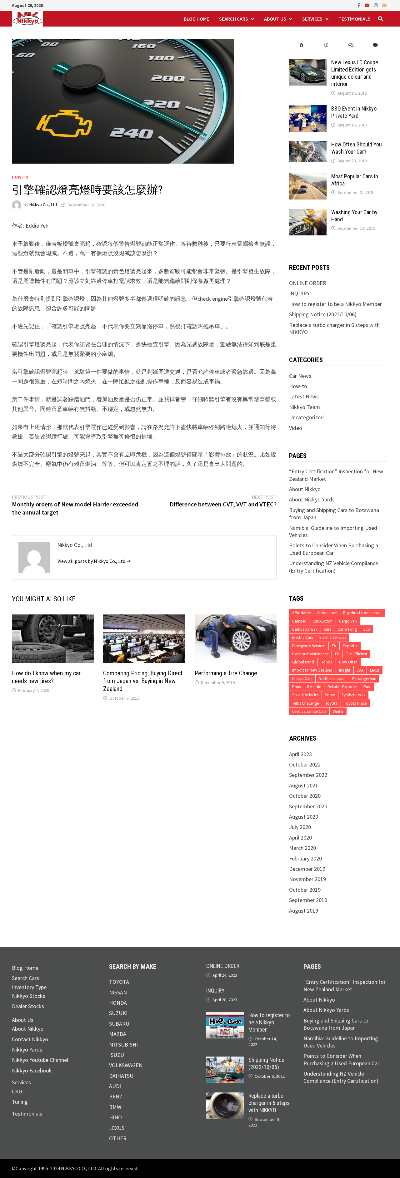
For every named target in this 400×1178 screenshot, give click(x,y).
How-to (20, 177)
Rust (367, 686)
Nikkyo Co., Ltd (43, 205)
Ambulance (327, 612)
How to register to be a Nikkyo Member (335, 304)
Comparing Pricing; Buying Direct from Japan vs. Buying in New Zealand (142, 681)
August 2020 (303, 816)
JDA (360, 670)
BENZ (115, 1096)
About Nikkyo (305, 489)
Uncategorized (306, 417)
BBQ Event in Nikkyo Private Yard (354, 112)
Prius (296, 686)
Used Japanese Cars (309, 711)
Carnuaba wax (305, 629)
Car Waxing (347, 629)
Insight (344, 670)
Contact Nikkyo (30, 1039)
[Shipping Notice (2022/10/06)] (225, 1060)
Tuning (20, 1101)
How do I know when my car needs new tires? (46, 677)
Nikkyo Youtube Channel (40, 1059)
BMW (115, 1107)
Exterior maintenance (310, 654)
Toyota (331, 703)
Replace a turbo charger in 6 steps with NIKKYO (269, 1102)
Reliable (314, 686)
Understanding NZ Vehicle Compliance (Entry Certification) (333, 566)
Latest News (304, 396)
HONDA (118, 1002)
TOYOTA (119, 981)
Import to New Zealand (312, 670)
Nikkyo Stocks (28, 995)
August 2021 (303, 785)
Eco (366, 629)
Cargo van (348, 621)
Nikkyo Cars (302, 678)
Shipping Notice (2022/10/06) (323, 314)
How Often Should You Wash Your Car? (356, 148)
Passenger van (364, 678)
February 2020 (305, 858)
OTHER (118, 1138)
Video (295, 427)
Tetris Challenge (305, 703)
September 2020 (308, 806)
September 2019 (308, 900)
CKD (17, 1091)
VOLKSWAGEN (125, 1065)
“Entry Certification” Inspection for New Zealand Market (344, 985)
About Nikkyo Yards (312, 499)
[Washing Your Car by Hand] (308, 212)
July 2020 (300, 827)
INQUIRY (299, 293)
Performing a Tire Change (226, 673)
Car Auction (322, 621)
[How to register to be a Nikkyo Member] (225, 1015)
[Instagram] (376, 4)
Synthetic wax (353, 694)
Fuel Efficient (356, 654)
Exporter (350, 645)
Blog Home (196, 19)
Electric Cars (302, 637)
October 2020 (305, 795)
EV (334, 645)
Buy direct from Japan (362, 612)
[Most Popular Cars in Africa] (308, 176)
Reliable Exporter (342, 686)
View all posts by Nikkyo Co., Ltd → (94, 561)
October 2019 (305, 889)
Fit (337, 654)
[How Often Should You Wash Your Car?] (308, 144)
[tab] (301, 45)
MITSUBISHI (123, 1044)
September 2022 (308, 774)
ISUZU (116, 1054)
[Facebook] (359, 4)
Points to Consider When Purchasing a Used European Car (333, 549)
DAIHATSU (121, 1075)
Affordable (301, 612)
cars (327, 629)
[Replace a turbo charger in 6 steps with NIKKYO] (225, 1096)
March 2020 (302, 847)
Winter (338, 711)
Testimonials (354, 19)
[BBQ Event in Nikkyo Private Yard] (308, 108)
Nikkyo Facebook (32, 1070)
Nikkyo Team (304, 407)
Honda (326, 662)
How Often (348, 662)
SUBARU (119, 1023)
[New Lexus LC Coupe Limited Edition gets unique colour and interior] (308, 62)
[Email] (384, 4)
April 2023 (300, 754)
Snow (330, 694)
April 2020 (300, 837)
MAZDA (117, 1034)
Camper (299, 621)
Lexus (374, 670)
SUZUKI (118, 1013)
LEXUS (116, 1127)
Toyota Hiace (355, 703)
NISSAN (118, 992)
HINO (115, 1117)
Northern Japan (332, 678)
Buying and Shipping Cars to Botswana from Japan (335, 1024)
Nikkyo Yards (27, 1049)
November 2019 (307, 879)
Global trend (303, 662)
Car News (300, 375)
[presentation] (301, 45)
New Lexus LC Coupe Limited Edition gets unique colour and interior (354, 73)
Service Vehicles (305, 694)
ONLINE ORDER (307, 283)
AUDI (115, 1086)
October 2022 (305, 764)
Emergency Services (308, 645)
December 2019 (307, 868)
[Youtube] (367, 4)
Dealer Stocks (28, 1006)
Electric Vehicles (332, 637)
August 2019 (303, 910)
